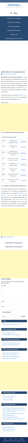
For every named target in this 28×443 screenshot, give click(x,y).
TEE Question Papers (14, 26)
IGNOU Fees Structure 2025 (9, 411)
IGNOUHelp (13, 74)
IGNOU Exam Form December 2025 (11, 356)
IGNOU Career (14, 34)
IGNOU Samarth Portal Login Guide (11, 324)
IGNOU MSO (23, 95)
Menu (15, 13)
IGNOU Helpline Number (8, 427)
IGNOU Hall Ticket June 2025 (9, 358)
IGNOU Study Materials (8, 237)
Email (2, 306)
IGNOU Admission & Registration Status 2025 (13, 408)
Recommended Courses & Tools (14, 38)
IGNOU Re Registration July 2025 (10, 417)
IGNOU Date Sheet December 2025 (11, 353)
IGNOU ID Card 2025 (8, 399)
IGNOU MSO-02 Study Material (14, 243)
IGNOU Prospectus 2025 (8, 415)
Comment (4, 285)
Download (23, 141)
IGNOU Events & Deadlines (14, 18)
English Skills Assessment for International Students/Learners (14, 30)
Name (3, 301)
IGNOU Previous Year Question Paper (11, 343)
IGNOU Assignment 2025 (9, 333)
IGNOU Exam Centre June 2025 (10, 354)
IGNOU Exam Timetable (14, 22)
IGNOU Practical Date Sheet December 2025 (13, 413)
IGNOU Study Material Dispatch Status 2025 (13, 419)
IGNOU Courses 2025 (8, 398)
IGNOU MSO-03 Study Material (14, 247)
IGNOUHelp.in (14, 5)
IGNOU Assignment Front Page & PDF (12, 334)
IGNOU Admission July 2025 (9, 396)
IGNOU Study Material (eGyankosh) (11, 344)
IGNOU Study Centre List (8, 430)
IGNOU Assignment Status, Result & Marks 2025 (14, 410)
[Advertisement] (14, 55)
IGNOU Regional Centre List (9, 429)
